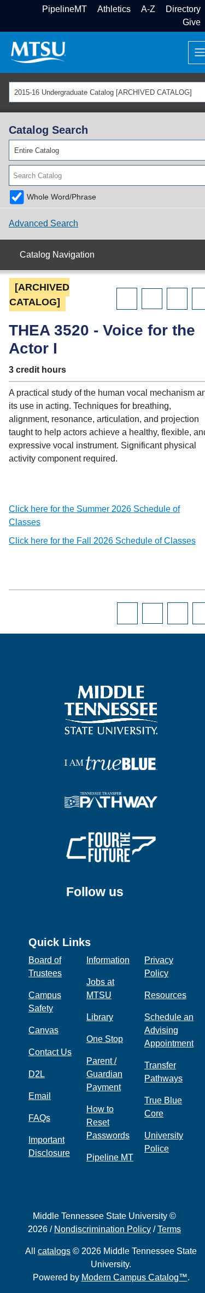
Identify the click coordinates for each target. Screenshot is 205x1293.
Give (192, 22)
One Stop (104, 1039)
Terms (169, 1229)
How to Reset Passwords (108, 1122)
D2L (36, 1074)
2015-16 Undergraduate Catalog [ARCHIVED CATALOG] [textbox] (103, 92)
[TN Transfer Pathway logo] (111, 799)
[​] (131, 897)
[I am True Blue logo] (111, 762)
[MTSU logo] (111, 709)
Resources (165, 995)
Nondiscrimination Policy (102, 1229)
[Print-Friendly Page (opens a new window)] (177, 299)
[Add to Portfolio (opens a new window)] (126, 299)
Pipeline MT (109, 1157)
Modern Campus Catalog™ (134, 1277)
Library (99, 1017)
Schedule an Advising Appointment (169, 1030)
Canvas (43, 1030)
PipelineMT (64, 9)
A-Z (148, 9)
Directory (183, 9)
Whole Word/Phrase (61, 196)
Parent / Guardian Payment (104, 1074)
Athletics (114, 9)
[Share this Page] (152, 298)
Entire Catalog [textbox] (36, 150)
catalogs (54, 1251)
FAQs (39, 1118)
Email (39, 1096)
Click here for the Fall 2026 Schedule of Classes (102, 540)
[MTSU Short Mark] (38, 52)
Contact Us (50, 1052)
